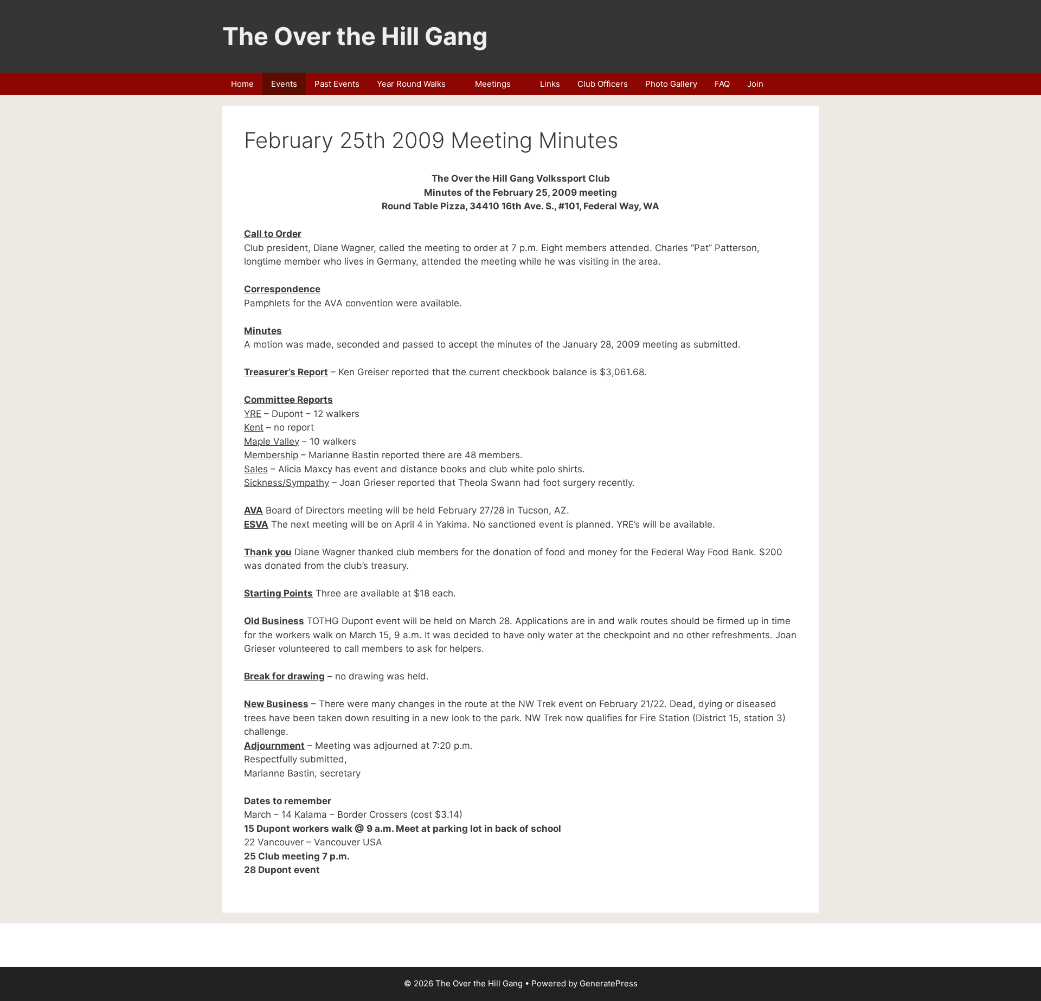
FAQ (722, 84)
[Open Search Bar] (805, 84)
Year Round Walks (411, 84)
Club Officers (602, 84)
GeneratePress (609, 983)
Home (242, 84)
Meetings (493, 84)
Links (550, 84)
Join (755, 84)
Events (284, 84)
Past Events (336, 84)
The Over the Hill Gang (355, 36)
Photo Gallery (671, 84)
